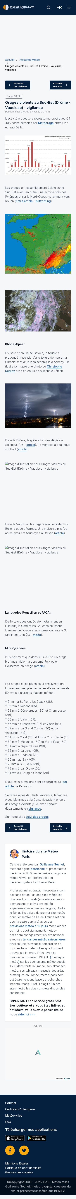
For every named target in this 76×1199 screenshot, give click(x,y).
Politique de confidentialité (23, 1168)
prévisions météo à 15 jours (29, 926)
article (30, 445)
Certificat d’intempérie (20, 1109)
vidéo (37, 635)
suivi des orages (37, 817)
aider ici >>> (27, 1014)
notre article (24, 201)
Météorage (46, 123)
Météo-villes (13, 1115)
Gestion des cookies (19, 1172)
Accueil (9, 59)
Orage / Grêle (14, 96)
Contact (10, 1103)
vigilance (35, 808)
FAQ (8, 1122)
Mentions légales (17, 1163)
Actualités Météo (30, 59)
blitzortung (43, 201)
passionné (38, 869)
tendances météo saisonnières (44, 939)
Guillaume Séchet (52, 864)
